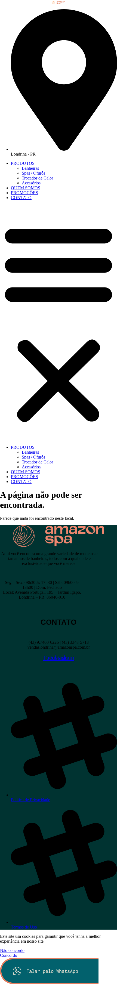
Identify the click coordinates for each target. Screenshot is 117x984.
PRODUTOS (23, 163)
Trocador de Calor (37, 178)
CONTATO (21, 197)
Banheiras (30, 168)
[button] (58, 323)
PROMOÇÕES (24, 192)
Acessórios (31, 183)
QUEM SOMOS (25, 187)
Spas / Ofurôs (33, 173)
